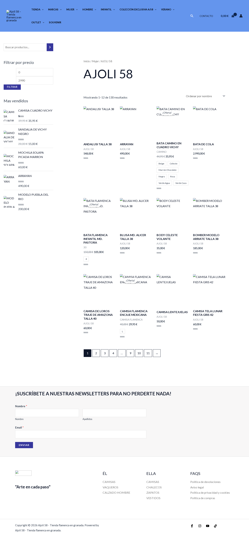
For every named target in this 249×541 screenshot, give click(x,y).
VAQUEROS (110, 487)
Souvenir (55, 22)
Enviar (24, 445)
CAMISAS (109, 481)
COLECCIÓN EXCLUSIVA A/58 (136, 9)
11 (148, 353)
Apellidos (87, 419)
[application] (42, 9)
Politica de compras (202, 498)
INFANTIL (106, 9)
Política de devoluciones (205, 481)
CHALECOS (154, 487)
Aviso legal (197, 487)
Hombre (87, 9)
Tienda (35, 9)
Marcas (53, 9)
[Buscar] (50, 47)
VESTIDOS (153, 498)
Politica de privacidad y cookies (210, 492)
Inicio (86, 61)
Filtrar (12, 87)
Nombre (21, 406)
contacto (206, 16)
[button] (192, 16)
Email (19, 427)
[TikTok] (215, 526)
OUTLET (36, 22)
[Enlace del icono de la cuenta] (241, 15)
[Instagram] (199, 526)
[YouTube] (207, 526)
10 (139, 353)
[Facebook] (192, 526)
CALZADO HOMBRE (116, 492)
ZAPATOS (152, 492)
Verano (166, 9)
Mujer (70, 9)
